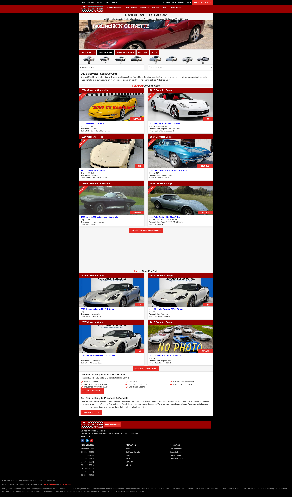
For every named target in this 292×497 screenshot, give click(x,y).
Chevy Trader (175, 455)
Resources (176, 8)
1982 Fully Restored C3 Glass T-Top (164, 217)
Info (164, 8)
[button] (188, 2)
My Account (169, 2)
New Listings (131, 8)
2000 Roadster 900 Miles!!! (92, 124)
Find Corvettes (114, 8)
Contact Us (129, 462)
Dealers (155, 8)
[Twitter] (87, 440)
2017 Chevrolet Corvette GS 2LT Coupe (98, 356)
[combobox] (111, 67)
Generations (105, 52)
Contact (106, 2)
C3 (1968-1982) (87, 459)
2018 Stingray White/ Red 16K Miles (164, 124)
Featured (144, 8)
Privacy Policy (65, 484)
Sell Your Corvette (202, 2)
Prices (128, 459)
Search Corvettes (90, 412)
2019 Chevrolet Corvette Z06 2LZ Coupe (166, 309)
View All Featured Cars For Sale (145, 230)
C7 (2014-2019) (87, 472)
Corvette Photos (176, 459)
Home (127, 449)
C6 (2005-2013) (87, 468)
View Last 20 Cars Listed (145, 369)
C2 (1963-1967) (87, 455)
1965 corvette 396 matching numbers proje (99, 217)
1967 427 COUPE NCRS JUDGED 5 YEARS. (168, 170)
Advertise (129, 465)
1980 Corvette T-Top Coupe (93, 170)
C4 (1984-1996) (87, 462)
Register (180, 2)
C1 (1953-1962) (87, 452)
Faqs (127, 455)
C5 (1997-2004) (87, 465)
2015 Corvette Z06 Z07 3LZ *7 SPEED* (165, 356)
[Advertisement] (146, 253)
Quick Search (87, 52)
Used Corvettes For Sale (90, 2)
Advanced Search (125, 52)
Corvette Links (176, 449)
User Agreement (49, 484)
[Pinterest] (91, 440)
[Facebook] (82, 440)
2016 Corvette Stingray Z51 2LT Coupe (97, 309)
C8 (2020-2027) (87, 475)
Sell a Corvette (112, 425)
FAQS (114, 2)
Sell (154, 52)
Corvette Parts (175, 452)
